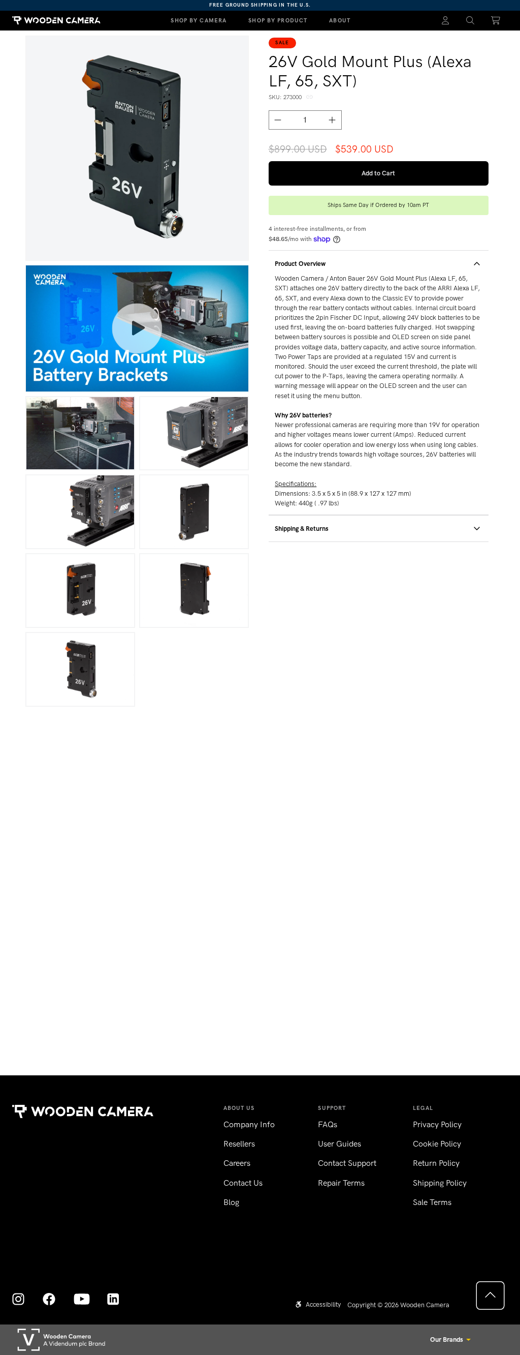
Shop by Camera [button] (198, 20)
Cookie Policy (437, 1144)
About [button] (339, 20)
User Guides (339, 1144)
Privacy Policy (437, 1124)
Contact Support (347, 1163)
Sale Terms (432, 1202)
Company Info (249, 1124)
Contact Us (243, 1183)
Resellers (239, 1144)
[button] (470, 20)
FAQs (327, 1124)
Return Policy (436, 1163)
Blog (231, 1202)
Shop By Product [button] (277, 20)
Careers (236, 1163)
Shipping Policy (440, 1183)
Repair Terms (341, 1183)
